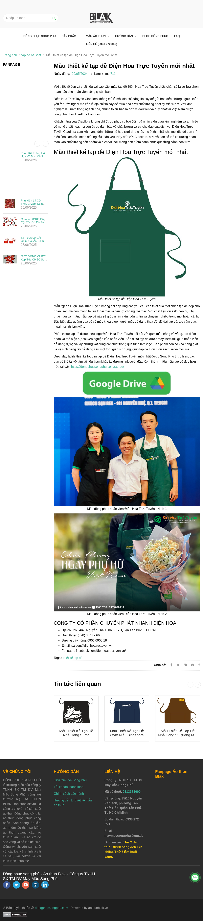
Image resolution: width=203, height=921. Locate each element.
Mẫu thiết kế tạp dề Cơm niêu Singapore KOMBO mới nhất (127, 735)
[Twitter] (178, 665)
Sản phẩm (69, 36)
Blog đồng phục (155, 36)
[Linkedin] (185, 665)
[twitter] (16, 885)
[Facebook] (171, 665)
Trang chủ (10, 55)
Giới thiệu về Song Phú (70, 780)
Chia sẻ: (160, 665)
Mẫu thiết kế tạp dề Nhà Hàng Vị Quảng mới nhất (177, 735)
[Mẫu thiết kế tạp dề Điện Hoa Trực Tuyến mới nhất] (126, 383)
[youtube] (26, 885)
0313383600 (132, 791)
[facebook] (7, 885)
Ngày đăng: (62, 73)
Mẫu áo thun (96, 36)
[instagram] (35, 885)
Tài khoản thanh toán (68, 787)
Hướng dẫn (124, 36)
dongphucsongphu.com (51, 908)
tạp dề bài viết (31, 55)
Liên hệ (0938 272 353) (101, 44)
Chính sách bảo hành (69, 793)
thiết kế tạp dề (72, 658)
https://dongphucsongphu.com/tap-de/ (97, 366)
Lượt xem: (101, 73)
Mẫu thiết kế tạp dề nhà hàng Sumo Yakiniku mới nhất (76, 735)
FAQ (177, 36)
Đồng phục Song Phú (39, 36)
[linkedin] (45, 885)
